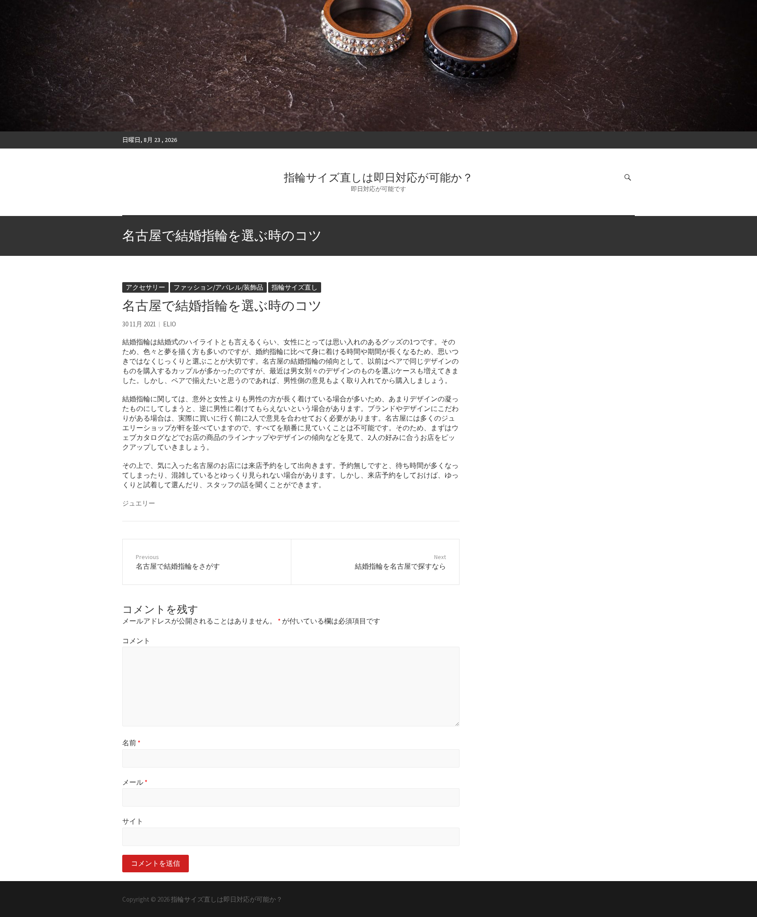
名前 (131, 742)
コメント (136, 640)
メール (135, 782)
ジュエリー (138, 503)
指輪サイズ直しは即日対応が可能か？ (378, 177)
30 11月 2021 (139, 324)
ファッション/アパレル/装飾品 (218, 287)
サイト (132, 821)
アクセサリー (145, 287)
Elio (169, 324)
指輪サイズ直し (295, 287)
